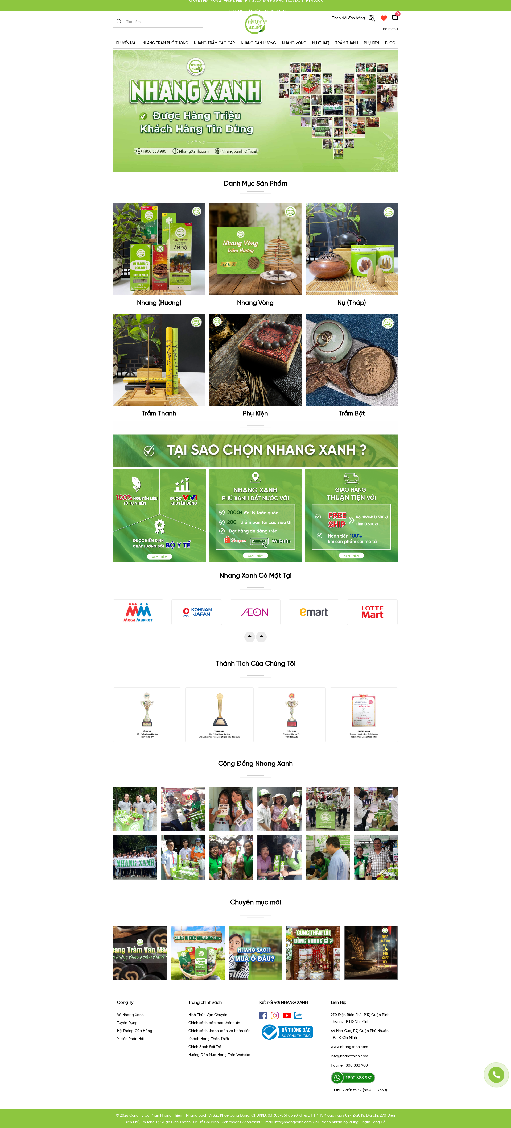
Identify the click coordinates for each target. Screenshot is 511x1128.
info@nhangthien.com (349, 1056)
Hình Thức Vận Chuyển (207, 1015)
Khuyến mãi (126, 43)
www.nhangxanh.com (349, 1046)
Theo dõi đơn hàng (349, 18)
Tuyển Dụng (127, 1023)
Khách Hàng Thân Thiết (208, 1039)
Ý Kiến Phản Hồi (130, 1039)
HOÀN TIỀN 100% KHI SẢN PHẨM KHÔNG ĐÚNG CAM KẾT (255, 5)
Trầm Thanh (346, 43)
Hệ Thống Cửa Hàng (134, 1031)
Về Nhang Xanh (130, 1015)
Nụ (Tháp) (320, 43)
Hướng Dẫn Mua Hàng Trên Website (219, 1054)
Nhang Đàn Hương (258, 43)
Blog (390, 43)
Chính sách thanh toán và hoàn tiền (219, 1031)
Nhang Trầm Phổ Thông (165, 43)
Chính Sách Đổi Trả (204, 1046)
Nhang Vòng (294, 43)
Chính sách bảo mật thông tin (214, 1023)
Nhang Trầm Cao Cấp (214, 43)
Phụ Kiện (371, 43)
